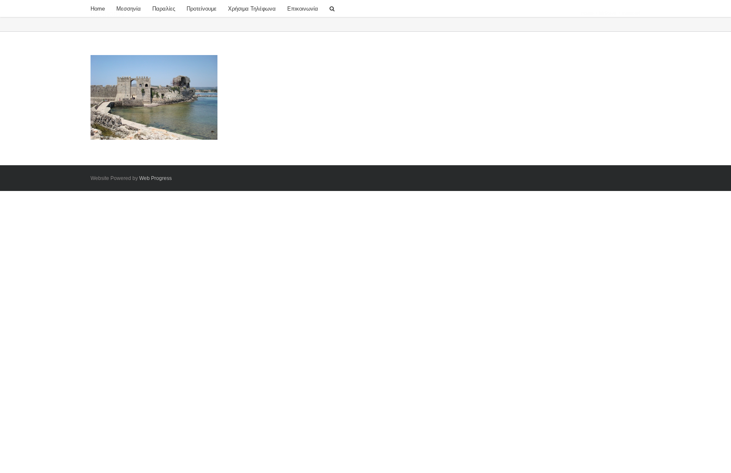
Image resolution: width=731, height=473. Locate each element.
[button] (332, 8)
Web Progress (155, 178)
